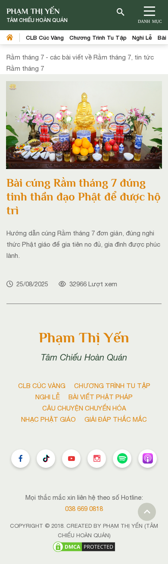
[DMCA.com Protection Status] (84, 546)
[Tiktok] (46, 458)
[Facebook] (20, 458)
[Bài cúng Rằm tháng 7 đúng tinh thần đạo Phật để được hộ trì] (84, 124)
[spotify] (122, 458)
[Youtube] (71, 458)
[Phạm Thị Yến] (37, 15)
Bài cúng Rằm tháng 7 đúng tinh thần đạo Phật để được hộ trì (83, 196)
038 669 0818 (84, 508)
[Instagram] (96, 458)
